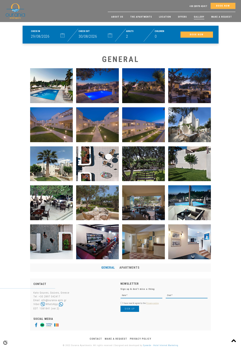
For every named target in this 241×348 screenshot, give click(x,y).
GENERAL (108, 267)
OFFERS (182, 16)
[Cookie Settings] (5, 342)
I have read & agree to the (141, 303)
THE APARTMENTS (141, 16)
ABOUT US (117, 16)
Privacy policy (152, 303)
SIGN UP (130, 308)
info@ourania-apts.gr (54, 300)
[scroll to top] (233, 340)
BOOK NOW (223, 5)
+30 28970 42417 (198, 6)
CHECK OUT (84, 31)
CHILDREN (159, 31)
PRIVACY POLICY (140, 338)
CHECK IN (35, 31)
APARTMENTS (129, 267)
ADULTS (129, 31)
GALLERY (199, 16)
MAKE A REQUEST (221, 16)
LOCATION (165, 16)
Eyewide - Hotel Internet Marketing (160, 345)
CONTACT (96, 338)
